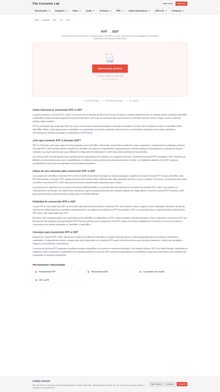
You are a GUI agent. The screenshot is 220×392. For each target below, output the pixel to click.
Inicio (37, 20)
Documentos (41, 11)
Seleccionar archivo (110, 68)
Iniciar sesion (168, 3)
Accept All (182, 384)
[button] (110, 69)
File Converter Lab (46, 3)
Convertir (46, 20)
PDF (118, 11)
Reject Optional (156, 384)
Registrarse (181, 3)
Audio (89, 11)
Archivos (104, 11)
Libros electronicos (137, 11)
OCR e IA (159, 11)
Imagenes (60, 11)
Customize (170, 384)
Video (75, 11)
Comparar (176, 11)
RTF (55, 20)
